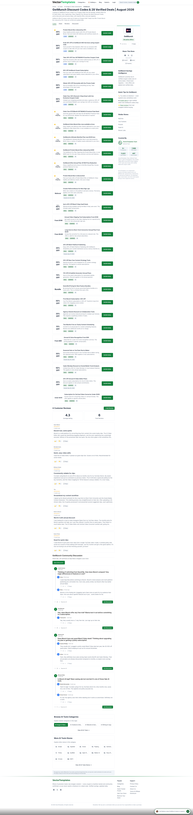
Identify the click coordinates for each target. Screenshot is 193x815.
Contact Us (133, 786)
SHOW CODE (107, 33)
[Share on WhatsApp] (131, 55)
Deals (60, 23)
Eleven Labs (122, 130)
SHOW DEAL (107, 114)
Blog (100, 2)
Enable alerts (124, 100)
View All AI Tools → (83, 730)
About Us (133, 789)
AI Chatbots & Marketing (76, 725)
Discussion (75, 23)
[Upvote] (61, 586)
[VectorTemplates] (63, 2)
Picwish (120, 124)
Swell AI (120, 127)
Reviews (67, 23)
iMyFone (120, 118)
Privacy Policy (134, 784)
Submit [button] (107, 2)
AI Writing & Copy (106, 725)
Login (114, 2)
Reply (70, 586)
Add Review (109, 408)
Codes (54, 23)
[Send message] (187, 811)
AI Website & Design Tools (91, 725)
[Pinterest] (60, 789)
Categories (81, 2)
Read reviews (124, 105)
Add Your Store (121, 793)
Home (54, 6)
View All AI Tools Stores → (83, 765)
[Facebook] (53, 789)
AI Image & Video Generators (73, 6)
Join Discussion (108, 602)
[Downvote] (65, 586)
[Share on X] (128, 55)
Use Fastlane (122, 121)
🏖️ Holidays (92, 2)
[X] (57, 789)
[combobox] (128, 2)
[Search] (138, 2)
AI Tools (60, 6)
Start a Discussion (58, 562)
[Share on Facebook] (125, 55)
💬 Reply (65, 441)
